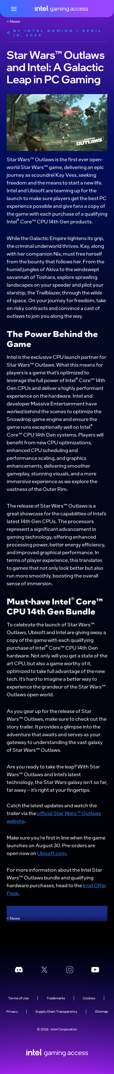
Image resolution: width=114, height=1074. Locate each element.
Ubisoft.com (51, 853)
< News (13, 21)
